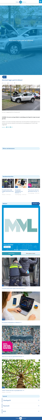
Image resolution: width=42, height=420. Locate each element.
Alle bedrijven (35, 203)
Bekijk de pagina (7, 246)
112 (4, 77)
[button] (14, 249)
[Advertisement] (21, 138)
